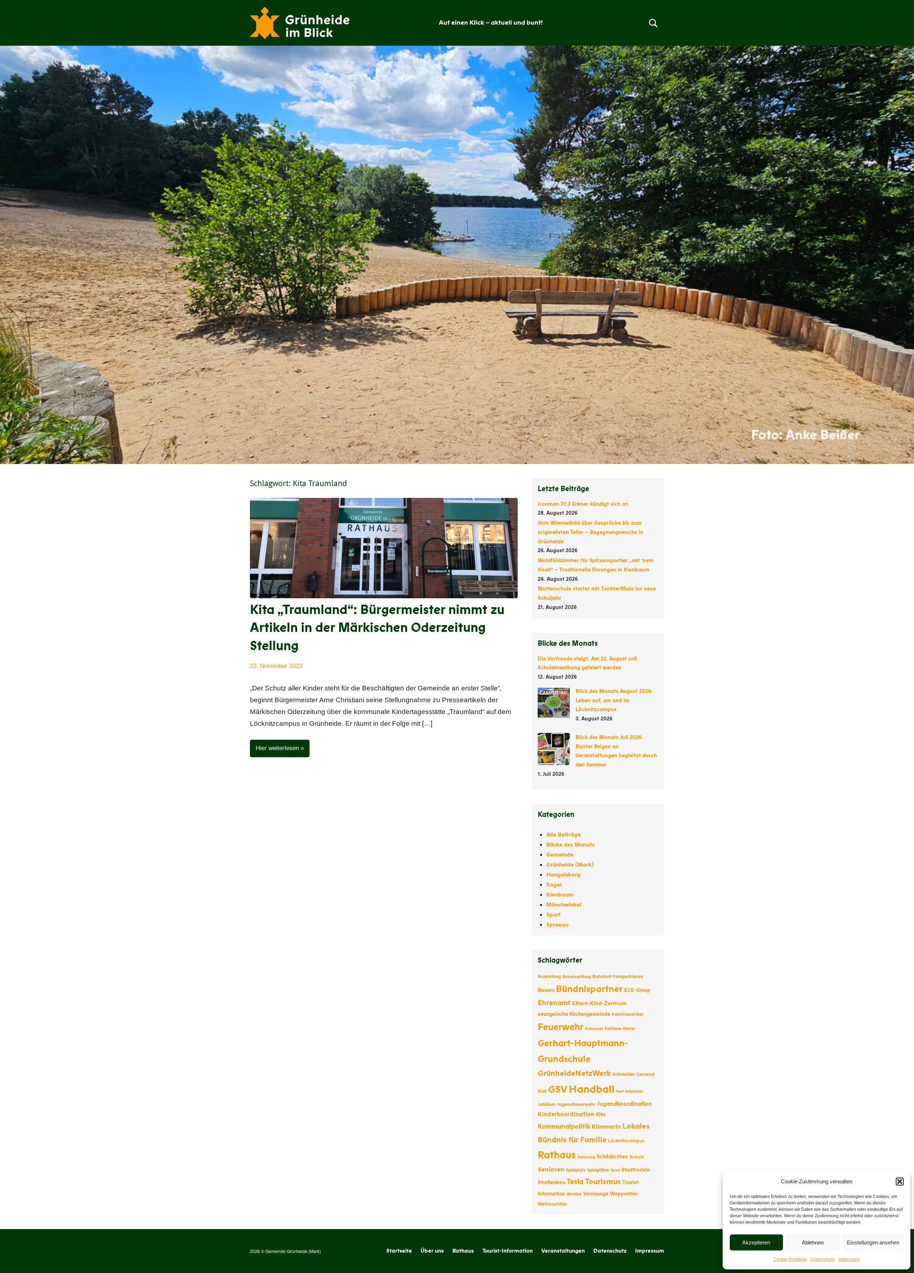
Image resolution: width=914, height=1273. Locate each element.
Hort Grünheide (629, 1091)
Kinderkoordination (566, 1114)
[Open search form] (653, 23)
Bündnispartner (589, 989)
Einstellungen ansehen (873, 1242)
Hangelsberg (563, 875)
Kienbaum (559, 895)
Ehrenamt (554, 1003)
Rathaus (557, 1155)
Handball (591, 1089)
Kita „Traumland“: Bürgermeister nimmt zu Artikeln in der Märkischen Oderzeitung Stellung (377, 628)
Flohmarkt (594, 1029)
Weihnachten (552, 1204)
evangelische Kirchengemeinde (574, 1014)
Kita (601, 1114)
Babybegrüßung (576, 976)
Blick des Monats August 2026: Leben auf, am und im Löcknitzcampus (614, 700)
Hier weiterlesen (277, 748)
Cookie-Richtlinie (790, 1259)
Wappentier (624, 1193)
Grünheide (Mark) (570, 865)
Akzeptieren (756, 1242)
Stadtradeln (636, 1170)
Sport (553, 915)
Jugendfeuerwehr (576, 1104)
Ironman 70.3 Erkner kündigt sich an (583, 504)
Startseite (399, 1251)
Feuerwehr (560, 1027)
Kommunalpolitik (564, 1126)
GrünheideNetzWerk (574, 1073)
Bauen (546, 990)
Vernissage (595, 1193)
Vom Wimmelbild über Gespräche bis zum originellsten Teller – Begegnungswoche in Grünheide (590, 532)
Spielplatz (576, 1170)
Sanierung (586, 1157)
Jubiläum (547, 1104)
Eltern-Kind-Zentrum (599, 1003)
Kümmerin (606, 1127)
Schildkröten (612, 1156)
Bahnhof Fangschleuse (617, 976)
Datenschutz (822, 1259)
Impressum (849, 1259)
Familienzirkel (627, 1014)
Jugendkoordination (624, 1104)
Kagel (554, 885)
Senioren (551, 1169)
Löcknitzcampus (626, 1141)
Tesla (575, 1182)
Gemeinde (559, 855)
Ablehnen (813, 1242)
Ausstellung (549, 976)
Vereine (574, 1194)
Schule (636, 1157)
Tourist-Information (507, 1251)
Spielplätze (598, 1170)
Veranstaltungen (563, 1251)
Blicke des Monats (570, 845)
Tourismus (603, 1182)
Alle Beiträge (563, 835)
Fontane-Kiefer (620, 1029)
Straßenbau (551, 1182)
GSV (557, 1089)
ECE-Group (637, 990)
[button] (899, 1181)
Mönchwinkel (563, 905)
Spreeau (557, 925)
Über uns (432, 1251)
